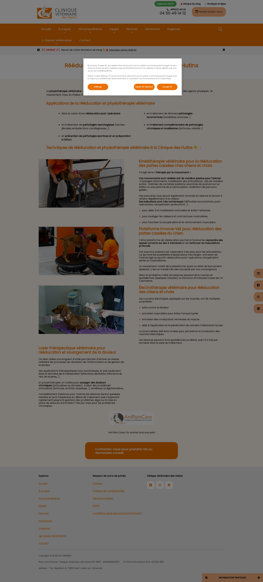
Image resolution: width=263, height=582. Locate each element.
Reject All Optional (144, 87)
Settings (98, 87)
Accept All (167, 87)
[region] (132, 77)
